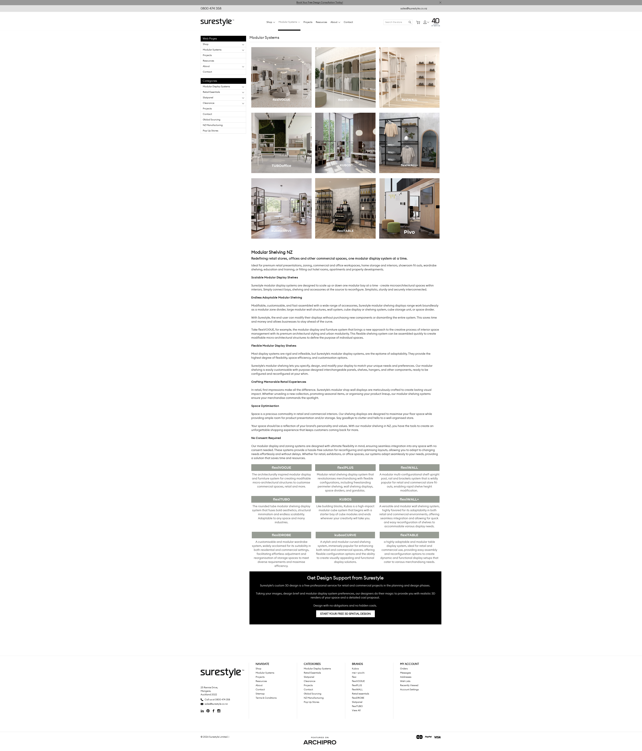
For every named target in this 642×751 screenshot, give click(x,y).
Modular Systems (288, 22)
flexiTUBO (357, 706)
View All (356, 710)
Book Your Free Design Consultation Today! (319, 2)
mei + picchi (358, 673)
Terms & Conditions (266, 698)
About (334, 22)
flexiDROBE (358, 698)
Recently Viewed (409, 685)
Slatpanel (208, 97)
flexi (354, 677)
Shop (269, 22)
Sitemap (260, 694)
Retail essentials (360, 694)
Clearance (208, 103)
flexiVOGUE (358, 681)
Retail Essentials (211, 92)
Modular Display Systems (216, 86)
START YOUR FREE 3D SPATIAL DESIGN (345, 613)
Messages (405, 673)
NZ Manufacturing (213, 125)
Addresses (405, 677)
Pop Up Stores (210, 131)
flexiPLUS (357, 685)
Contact (348, 22)
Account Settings (409, 689)
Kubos (355, 669)
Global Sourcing (211, 120)
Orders (404, 669)
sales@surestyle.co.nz (413, 8)
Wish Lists (405, 681)
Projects (307, 22)
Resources (321, 22)
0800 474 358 (211, 8)
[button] (281, 77)
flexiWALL (357, 689)
